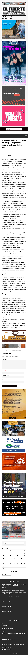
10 (3, 558)
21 (17, 561)
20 (14, 561)
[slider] (13, 496)
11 (6, 558)
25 (6, 563)
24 (3, 563)
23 (24, 561)
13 (14, 558)
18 (6, 561)
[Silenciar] (22, 496)
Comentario (4, 359)
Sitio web (4, 380)
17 (3, 561)
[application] (14, 485)
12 (10, 558)
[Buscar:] (14, 129)
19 (10, 561)
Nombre (3, 370)
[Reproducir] (3, 496)
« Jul (3, 568)
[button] (14, 485)
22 (21, 561)
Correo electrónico (6, 375)
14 (17, 558)
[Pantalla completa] (24, 496)
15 (21, 558)
